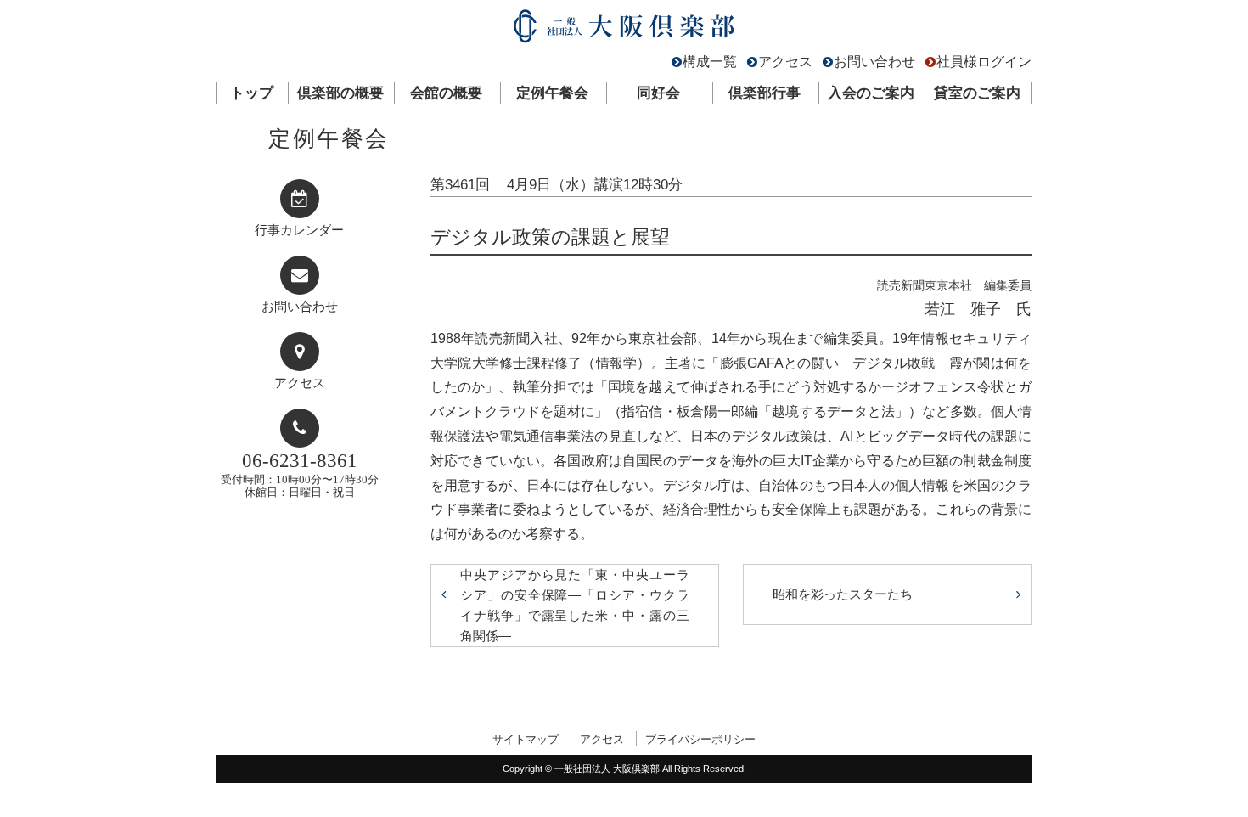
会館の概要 (446, 93)
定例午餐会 (552, 93)
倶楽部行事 (764, 93)
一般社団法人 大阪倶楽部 (624, 30)
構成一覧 (710, 61)
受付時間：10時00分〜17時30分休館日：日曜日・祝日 (300, 474)
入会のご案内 (871, 93)
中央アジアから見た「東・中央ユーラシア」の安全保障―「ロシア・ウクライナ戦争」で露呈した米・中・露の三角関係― (574, 605)
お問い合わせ (874, 61)
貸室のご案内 (977, 93)
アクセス (785, 61)
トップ (251, 93)
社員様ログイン (984, 61)
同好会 (658, 93)
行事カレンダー (299, 230)
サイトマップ (525, 739)
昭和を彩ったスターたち (843, 594)
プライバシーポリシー (700, 739)
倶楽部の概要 (340, 93)
